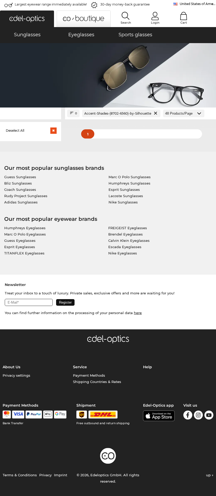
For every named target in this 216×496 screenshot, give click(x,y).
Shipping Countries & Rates (97, 382)
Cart (183, 22)
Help (147, 367)
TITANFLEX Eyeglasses (24, 253)
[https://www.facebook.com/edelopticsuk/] (187, 416)
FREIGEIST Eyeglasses (127, 228)
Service (80, 367)
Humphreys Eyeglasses (25, 228)
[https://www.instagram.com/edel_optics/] (198, 416)
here (138, 313)
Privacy (45, 475)
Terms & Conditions (20, 475)
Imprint (60, 475)
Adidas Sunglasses (21, 202)
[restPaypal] (34, 414)
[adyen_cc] (7, 414)
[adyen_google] (60, 414)
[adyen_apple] (48, 414)
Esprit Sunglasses (124, 189)
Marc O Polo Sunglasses (130, 177)
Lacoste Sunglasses (126, 196)
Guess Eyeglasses (20, 240)
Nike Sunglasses (123, 202)
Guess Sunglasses (20, 177)
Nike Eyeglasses (122, 253)
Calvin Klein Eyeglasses (129, 240)
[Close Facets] (30, 113)
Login (155, 22)
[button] (27, 19)
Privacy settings (16, 375)
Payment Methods (89, 375)
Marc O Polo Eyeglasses (25, 234)
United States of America (198, 4)
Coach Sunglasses (20, 189)
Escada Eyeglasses (124, 247)
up (209, 475)
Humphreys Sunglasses (129, 183)
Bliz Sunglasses (18, 183)
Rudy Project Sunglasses (25, 196)
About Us (11, 367)
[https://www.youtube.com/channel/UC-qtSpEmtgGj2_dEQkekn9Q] (208, 416)
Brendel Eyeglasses (125, 234)
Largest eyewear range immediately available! (51, 4)
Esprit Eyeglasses (19, 247)
